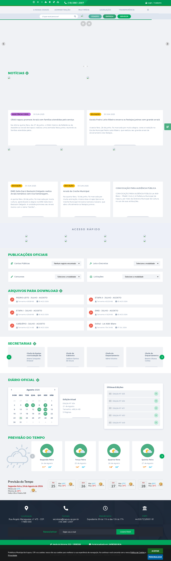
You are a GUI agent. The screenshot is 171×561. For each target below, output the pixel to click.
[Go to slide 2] (85, 66)
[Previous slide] (3, 44)
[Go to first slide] (167, 44)
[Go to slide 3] (87, 66)
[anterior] (11, 389)
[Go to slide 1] (83, 66)
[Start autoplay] (83, 23)
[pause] (89, 23)
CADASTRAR (125, 532)
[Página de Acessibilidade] (34, 2)
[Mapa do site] (58, 2)
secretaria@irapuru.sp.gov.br (66, 519)
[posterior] (54, 389)
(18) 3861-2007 (66, 522)
